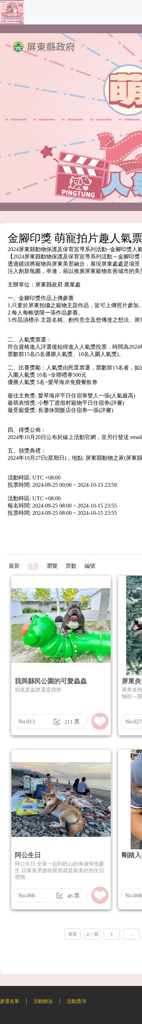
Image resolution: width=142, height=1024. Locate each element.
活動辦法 (43, 1001)
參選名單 (9, 1001)
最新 (14, 566)
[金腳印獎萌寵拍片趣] (12, 22)
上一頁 (92, 934)
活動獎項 (76, 1001)
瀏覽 (52, 566)
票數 (71, 566)
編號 (89, 566)
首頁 (72, 934)
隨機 (33, 566)
